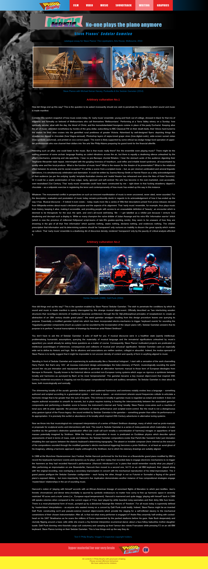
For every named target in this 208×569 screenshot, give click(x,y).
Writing (144, 5)
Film (76, 5)
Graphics (163, 5)
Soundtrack (124, 5)
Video (89, 5)
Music (104, 5)
